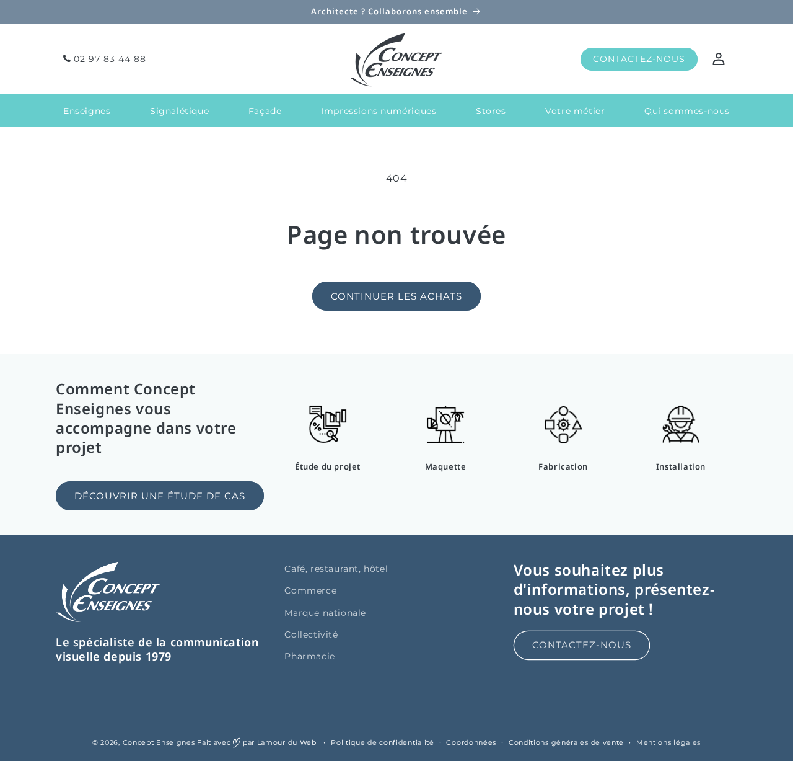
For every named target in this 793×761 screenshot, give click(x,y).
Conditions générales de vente (566, 742)
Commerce (310, 590)
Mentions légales (668, 742)
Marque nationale (325, 612)
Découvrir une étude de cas (159, 496)
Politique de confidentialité (382, 742)
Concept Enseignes (159, 742)
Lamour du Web (287, 742)
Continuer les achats (396, 296)
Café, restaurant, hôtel (336, 568)
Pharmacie (309, 656)
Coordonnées (471, 742)
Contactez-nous (581, 645)
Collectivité (311, 634)
